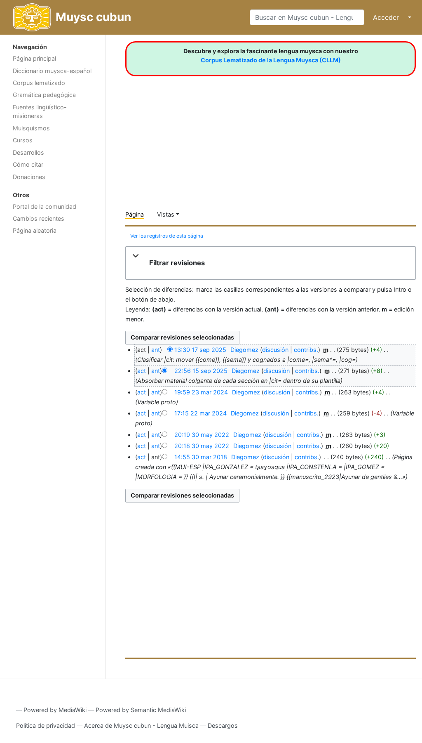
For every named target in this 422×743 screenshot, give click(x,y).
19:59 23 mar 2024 (201, 392)
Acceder (386, 17)
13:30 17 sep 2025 (200, 349)
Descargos (223, 725)
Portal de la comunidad (44, 206)
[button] (270, 263)
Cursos (23, 140)
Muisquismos (31, 128)
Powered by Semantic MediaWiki (141, 709)
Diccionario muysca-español (52, 70)
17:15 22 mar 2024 (200, 413)
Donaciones (29, 176)
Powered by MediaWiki (55, 709)
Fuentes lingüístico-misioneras (40, 112)
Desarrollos (28, 152)
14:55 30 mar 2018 (200, 456)
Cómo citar (28, 164)
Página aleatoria (34, 230)
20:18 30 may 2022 (201, 445)
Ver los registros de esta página (166, 236)
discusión (275, 349)
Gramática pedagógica (44, 94)
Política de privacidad (45, 725)
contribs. (306, 349)
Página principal (34, 58)
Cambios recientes (38, 218)
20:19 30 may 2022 (201, 434)
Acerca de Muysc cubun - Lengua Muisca (141, 725)
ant (155, 349)
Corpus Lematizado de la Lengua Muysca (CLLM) (271, 60)
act (141, 370)
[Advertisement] (52, 369)
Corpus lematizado (39, 82)
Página (134, 214)
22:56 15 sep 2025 (200, 370)
